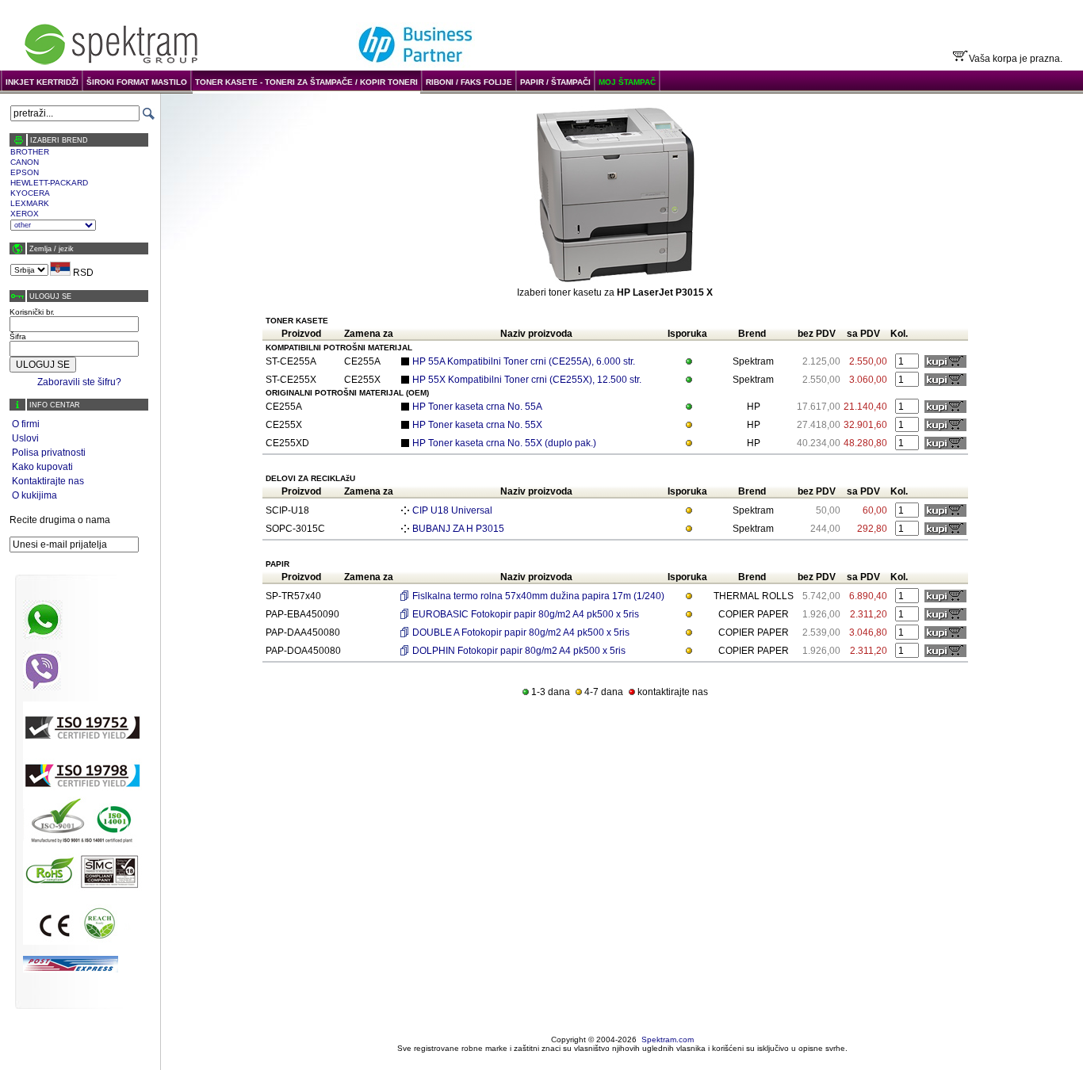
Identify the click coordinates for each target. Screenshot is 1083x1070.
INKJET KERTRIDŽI (42, 82)
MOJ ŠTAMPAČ (627, 82)
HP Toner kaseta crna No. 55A (477, 406)
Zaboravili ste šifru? (79, 382)
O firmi (26, 424)
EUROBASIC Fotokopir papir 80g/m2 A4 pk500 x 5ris (525, 614)
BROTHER (29, 151)
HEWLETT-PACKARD (49, 182)
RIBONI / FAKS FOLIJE (469, 82)
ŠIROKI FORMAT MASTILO (136, 82)
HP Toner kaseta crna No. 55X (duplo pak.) (504, 443)
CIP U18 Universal (452, 510)
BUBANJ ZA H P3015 (458, 528)
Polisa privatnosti (49, 452)
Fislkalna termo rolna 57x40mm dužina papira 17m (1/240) (538, 596)
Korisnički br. (32, 312)
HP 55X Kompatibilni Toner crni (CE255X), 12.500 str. (526, 379)
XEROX (24, 213)
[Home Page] (111, 65)
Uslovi (25, 438)
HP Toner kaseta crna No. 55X (477, 424)
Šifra (18, 336)
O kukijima (34, 495)
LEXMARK (29, 203)
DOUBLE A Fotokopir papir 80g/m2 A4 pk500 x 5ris (521, 632)
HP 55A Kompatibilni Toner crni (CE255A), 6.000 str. (523, 361)
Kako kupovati (42, 466)
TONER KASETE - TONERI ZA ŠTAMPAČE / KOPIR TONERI (306, 82)
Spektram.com (667, 1039)
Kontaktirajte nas (48, 481)
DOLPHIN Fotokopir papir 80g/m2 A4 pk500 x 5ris (519, 650)
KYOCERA (30, 193)
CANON (24, 162)
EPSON (24, 172)
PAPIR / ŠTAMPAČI (555, 82)
